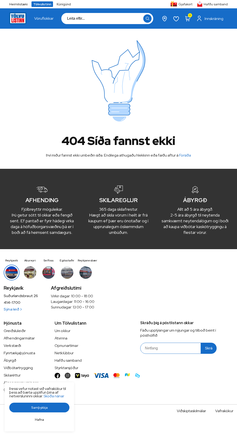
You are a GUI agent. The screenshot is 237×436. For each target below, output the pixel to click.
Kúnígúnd (64, 4)
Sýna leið (11, 309)
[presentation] (44, 18)
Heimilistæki (18, 4)
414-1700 (12, 302)
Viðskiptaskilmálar (191, 410)
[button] (147, 18)
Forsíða (185, 155)
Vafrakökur (224, 410)
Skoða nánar (54, 396)
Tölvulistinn (42, 4)
